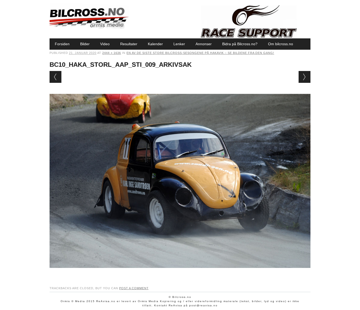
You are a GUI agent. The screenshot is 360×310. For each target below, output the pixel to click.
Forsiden (62, 44)
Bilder (85, 44)
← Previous (55, 77)
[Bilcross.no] (89, 28)
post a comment (133, 288)
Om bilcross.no (280, 44)
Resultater (128, 44)
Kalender (155, 44)
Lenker (179, 44)
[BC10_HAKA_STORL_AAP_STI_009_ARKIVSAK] (180, 273)
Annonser (204, 44)
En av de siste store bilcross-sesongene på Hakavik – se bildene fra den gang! (200, 52)
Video (105, 44)
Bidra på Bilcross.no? (239, 44)
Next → (304, 77)
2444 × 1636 (111, 52)
